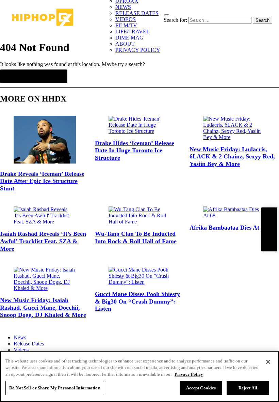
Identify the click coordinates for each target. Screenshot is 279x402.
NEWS (123, 7)
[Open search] (166, 15)
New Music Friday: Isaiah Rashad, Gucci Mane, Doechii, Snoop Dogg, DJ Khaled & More (43, 307)
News (20, 337)
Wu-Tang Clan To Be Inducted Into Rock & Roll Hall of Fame (136, 237)
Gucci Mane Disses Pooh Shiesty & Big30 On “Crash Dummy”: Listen (137, 301)
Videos (21, 350)
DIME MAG (129, 38)
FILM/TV (126, 25)
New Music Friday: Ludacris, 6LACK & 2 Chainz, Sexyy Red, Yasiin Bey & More (232, 156)
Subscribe (269, 229)
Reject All (248, 387)
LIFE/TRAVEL (132, 31)
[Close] (268, 361)
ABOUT (125, 44)
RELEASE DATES (137, 13)
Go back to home (33, 76)
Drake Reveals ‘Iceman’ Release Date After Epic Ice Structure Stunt (42, 181)
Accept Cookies (201, 387)
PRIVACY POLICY (137, 50)
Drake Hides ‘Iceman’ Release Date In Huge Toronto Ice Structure (134, 150)
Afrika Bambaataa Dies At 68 (228, 227)
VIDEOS (125, 19)
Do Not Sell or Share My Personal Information (54, 387)
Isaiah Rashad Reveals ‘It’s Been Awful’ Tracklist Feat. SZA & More (43, 241)
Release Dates (29, 343)
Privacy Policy (189, 374)
